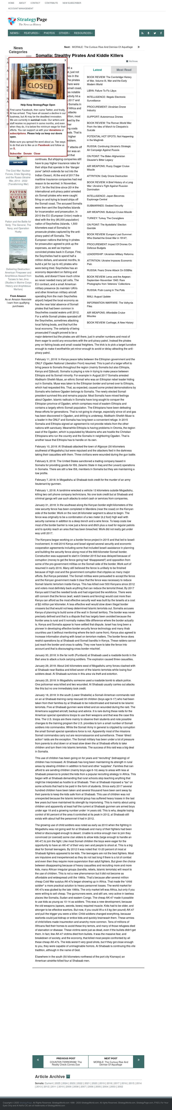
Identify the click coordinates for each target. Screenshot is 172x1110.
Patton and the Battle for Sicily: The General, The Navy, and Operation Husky (18, 226)
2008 (76, 1086)
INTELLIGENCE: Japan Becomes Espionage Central (105, 197)
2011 (53, 1086)
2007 (83, 1086)
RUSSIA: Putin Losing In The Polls (106, 290)
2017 (116, 1083)
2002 (120, 1086)
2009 (68, 1086)
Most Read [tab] (124, 70)
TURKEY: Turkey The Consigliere (105, 218)
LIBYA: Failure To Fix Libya (101, 90)
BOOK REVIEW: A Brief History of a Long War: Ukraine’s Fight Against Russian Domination (110, 185)
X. (14, 148)
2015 (131, 1083)
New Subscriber (72, 2)
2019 (102, 1083)
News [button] (14, 33)
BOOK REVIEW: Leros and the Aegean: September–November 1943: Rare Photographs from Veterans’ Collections (109, 280)
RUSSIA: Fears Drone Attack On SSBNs (109, 270)
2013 (39, 1086)
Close (37, 153)
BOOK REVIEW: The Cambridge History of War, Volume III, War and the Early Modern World (109, 80)
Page (32, 21)
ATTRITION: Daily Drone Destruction (107, 176)
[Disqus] (88, 1010)
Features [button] (31, 33)
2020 (94, 1083)
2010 (61, 1086)
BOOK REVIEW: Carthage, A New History (110, 322)
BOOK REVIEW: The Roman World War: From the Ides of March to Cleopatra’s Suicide (109, 126)
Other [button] (63, 33)
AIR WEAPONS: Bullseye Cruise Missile (109, 212)
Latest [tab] (97, 70)
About (22, 2)
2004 (105, 1086)
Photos (49, 33)
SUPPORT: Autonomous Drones (105, 116)
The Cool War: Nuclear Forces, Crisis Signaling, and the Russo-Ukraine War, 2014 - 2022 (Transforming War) (18, 177)
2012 (46, 1086)
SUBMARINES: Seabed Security (105, 205)
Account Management (20, 8)
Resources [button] (82, 33)
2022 (79, 1083)
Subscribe (16, 153)
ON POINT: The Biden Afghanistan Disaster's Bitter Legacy (106, 157)
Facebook (44, 145)
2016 (124, 1083)
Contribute (51, 2)
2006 (90, 1086)
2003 (113, 1086)
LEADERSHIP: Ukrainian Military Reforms (110, 254)
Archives (133, 61)
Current (49, 1083)
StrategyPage (25, 1102)
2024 (65, 1083)
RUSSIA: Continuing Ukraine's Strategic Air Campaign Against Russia (109, 147)
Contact (35, 2)
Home (11, 2)
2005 (98, 1086)
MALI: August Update (99, 296)
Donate (28, 153)
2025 (57, 1083)
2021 (87, 1083)
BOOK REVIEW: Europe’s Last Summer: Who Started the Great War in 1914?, (109, 235)
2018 (109, 1083)
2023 (72, 1083)
